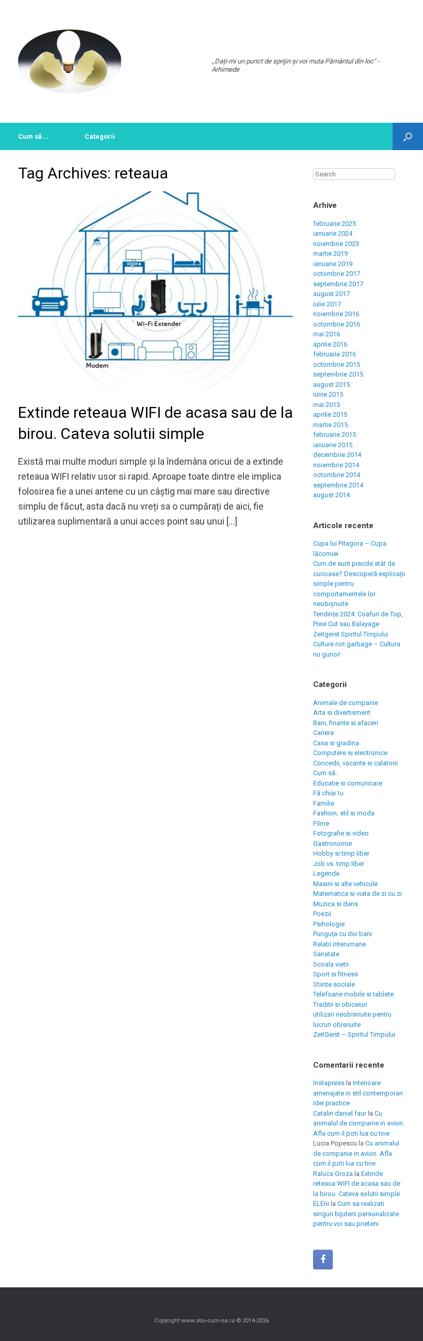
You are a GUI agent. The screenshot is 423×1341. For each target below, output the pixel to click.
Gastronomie (332, 843)
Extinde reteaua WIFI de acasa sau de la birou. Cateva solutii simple (356, 1184)
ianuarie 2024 (332, 233)
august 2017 (331, 294)
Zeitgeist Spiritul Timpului (350, 634)
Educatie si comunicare (347, 783)
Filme (321, 823)
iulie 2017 (327, 304)
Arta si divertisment (341, 712)
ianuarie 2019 (332, 264)
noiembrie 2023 (336, 244)
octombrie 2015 (336, 364)
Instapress (329, 1083)
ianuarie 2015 (332, 445)
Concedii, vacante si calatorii (355, 763)
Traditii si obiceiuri (340, 1004)
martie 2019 (330, 253)
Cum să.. (325, 773)
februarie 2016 (334, 354)
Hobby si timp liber (341, 853)
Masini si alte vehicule (345, 884)
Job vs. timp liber (338, 864)
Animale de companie (345, 703)
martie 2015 (330, 425)
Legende (326, 873)
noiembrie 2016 (336, 314)
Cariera (323, 733)
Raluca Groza (333, 1174)
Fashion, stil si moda (344, 813)
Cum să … (33, 136)
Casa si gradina (336, 743)
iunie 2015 (328, 394)
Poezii (322, 914)
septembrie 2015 (338, 374)
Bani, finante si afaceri (345, 723)
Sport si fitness (335, 974)
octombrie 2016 (336, 324)
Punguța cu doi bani (342, 934)
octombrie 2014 (336, 475)
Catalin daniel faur (339, 1113)
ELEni (321, 1203)
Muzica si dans (335, 904)
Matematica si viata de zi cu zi (357, 893)
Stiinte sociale (334, 984)
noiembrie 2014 (336, 465)
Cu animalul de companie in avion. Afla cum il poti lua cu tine (358, 1123)
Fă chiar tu (328, 793)
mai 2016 (326, 334)
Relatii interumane (339, 944)
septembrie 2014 (338, 485)
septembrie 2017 (338, 284)
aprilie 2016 (330, 344)
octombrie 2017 (336, 273)
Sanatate (326, 954)
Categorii (100, 136)
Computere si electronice (350, 753)
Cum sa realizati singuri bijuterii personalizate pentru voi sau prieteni (356, 1214)
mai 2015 (326, 404)
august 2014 (331, 495)
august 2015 (331, 384)
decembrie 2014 (337, 455)
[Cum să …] (69, 61)
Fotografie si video (341, 833)
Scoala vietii (331, 964)
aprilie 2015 (330, 414)
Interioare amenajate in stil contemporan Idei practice (358, 1093)
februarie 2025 (334, 223)
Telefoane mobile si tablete (353, 994)
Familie (323, 803)
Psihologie (329, 924)
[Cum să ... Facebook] (323, 1259)
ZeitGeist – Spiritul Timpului (354, 1034)
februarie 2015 (334, 434)
